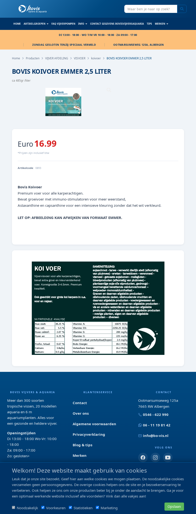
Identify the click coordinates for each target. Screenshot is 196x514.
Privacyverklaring (89, 434)
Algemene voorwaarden (94, 423)
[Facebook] (143, 457)
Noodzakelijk (27, 507)
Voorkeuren (55, 507)
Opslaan (174, 506)
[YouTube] (168, 457)
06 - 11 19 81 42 (156, 425)
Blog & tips (82, 444)
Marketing (109, 507)
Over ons (81, 413)
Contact (80, 402)
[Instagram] (155, 457)
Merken (80, 455)
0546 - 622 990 (156, 414)
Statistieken (83, 507)
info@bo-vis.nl (156, 435)
